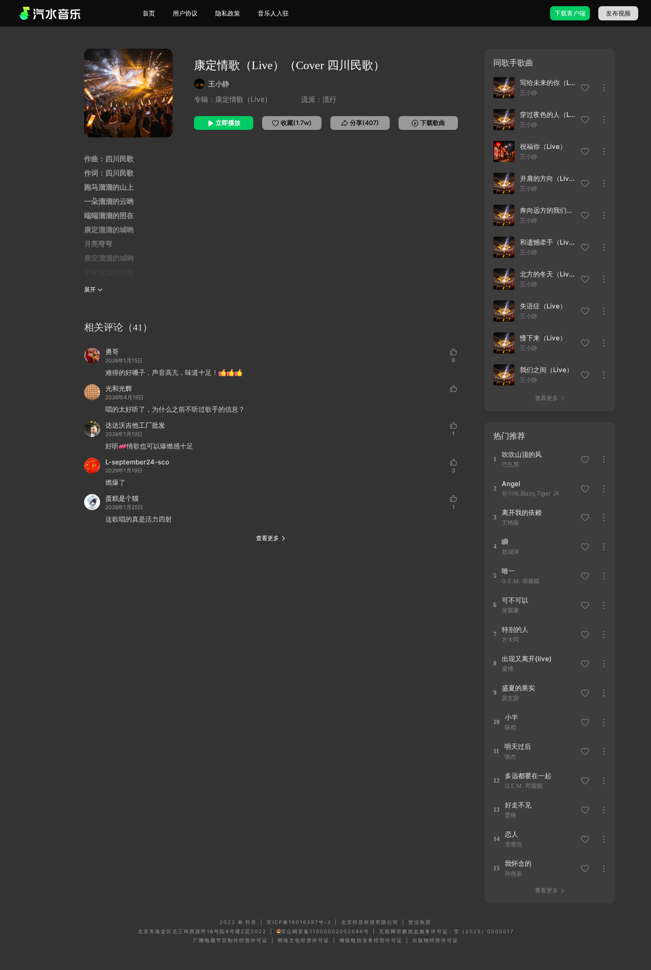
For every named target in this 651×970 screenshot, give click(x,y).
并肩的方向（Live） (548, 178)
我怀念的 (518, 863)
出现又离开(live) (527, 658)
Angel (511, 483)
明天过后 (517, 746)
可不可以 (515, 600)
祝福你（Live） (543, 146)
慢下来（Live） (543, 338)
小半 (511, 717)
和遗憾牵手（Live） (548, 242)
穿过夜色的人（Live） (548, 114)
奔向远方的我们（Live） (548, 210)
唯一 (508, 571)
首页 (149, 13)
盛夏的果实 (518, 688)
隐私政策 (227, 13)
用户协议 (185, 13)
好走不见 (518, 805)
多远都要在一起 (528, 775)
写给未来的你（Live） (548, 82)
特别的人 (515, 629)
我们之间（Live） (546, 370)
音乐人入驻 (273, 13)
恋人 (511, 834)
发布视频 (618, 13)
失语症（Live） (543, 306)
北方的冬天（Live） (548, 274)
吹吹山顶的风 (522, 454)
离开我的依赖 (522, 512)
